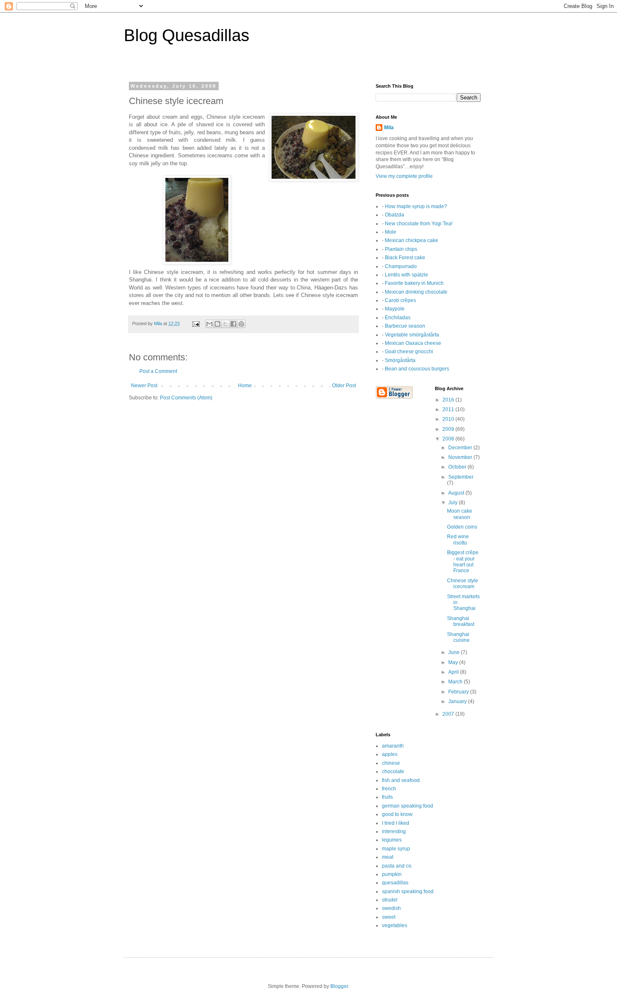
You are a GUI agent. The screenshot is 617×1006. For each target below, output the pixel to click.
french (389, 789)
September (460, 477)
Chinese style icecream (462, 583)
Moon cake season (459, 514)
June (454, 652)
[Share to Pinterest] (241, 324)
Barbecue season (405, 326)
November (460, 457)
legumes (392, 840)
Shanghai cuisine (458, 637)
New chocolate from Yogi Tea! (418, 224)
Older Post (344, 385)
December (460, 448)
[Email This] (209, 324)
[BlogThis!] (217, 324)
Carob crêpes (400, 300)
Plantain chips (401, 249)
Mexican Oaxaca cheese (413, 343)
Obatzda (394, 215)
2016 (448, 400)
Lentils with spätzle (406, 275)
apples (389, 754)
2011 (448, 409)
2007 (448, 714)
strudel (389, 900)
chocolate (393, 771)
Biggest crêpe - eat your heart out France (462, 561)
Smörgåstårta (400, 360)
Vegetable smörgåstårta (412, 335)
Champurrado (401, 266)
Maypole (395, 309)
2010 (448, 419)
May (453, 662)
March (456, 682)
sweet (388, 917)
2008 (448, 439)
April (454, 672)
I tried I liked (395, 823)
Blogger (339, 986)
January (458, 701)
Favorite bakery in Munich (414, 283)
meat (387, 857)
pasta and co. (397, 866)
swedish (391, 908)
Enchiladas (397, 318)
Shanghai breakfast (460, 621)
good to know (397, 814)
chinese (391, 763)
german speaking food (407, 806)
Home (245, 385)
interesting (394, 831)
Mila (389, 127)
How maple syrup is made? (416, 206)
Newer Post (144, 385)
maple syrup (396, 849)
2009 (448, 429)
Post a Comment (158, 371)
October (458, 467)
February (459, 692)
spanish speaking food (408, 891)
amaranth (393, 746)
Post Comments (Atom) (186, 398)
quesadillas (395, 883)
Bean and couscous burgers (417, 369)
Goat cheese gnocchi (409, 351)
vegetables (394, 925)
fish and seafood (401, 780)
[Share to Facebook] (233, 324)
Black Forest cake (405, 258)
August (456, 493)
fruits (387, 797)
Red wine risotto (458, 539)
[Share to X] (225, 324)
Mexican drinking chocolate (416, 292)
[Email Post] (195, 323)
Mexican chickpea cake (411, 240)
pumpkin (392, 874)
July (453, 503)
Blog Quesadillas (186, 35)
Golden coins (462, 527)
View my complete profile (404, 176)
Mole (390, 232)
